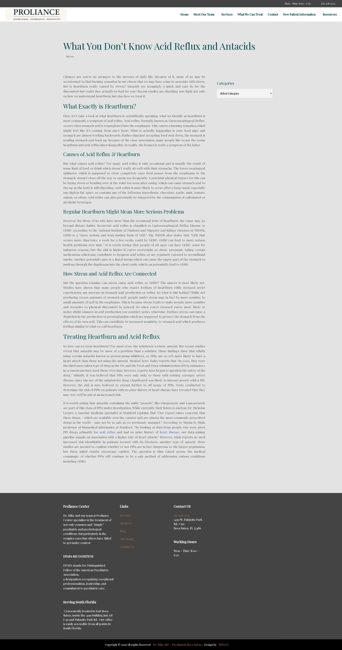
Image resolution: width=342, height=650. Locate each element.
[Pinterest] (18, 3)
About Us (126, 523)
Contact (273, 14)
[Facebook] (10, 3)
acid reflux (107, 432)
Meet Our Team (204, 14)
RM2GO (223, 644)
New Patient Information (299, 14)
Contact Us (127, 547)
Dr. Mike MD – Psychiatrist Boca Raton (177, 644)
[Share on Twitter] (72, 482)
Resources (330, 14)
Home (184, 14)
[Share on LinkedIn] (83, 482)
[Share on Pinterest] (77, 482)
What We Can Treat (250, 14)
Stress (70, 56)
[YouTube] (36, 3)
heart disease (169, 432)
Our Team (126, 539)
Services (227, 14)
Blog (123, 531)
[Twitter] (27, 3)
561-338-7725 (181, 515)
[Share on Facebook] (66, 482)
